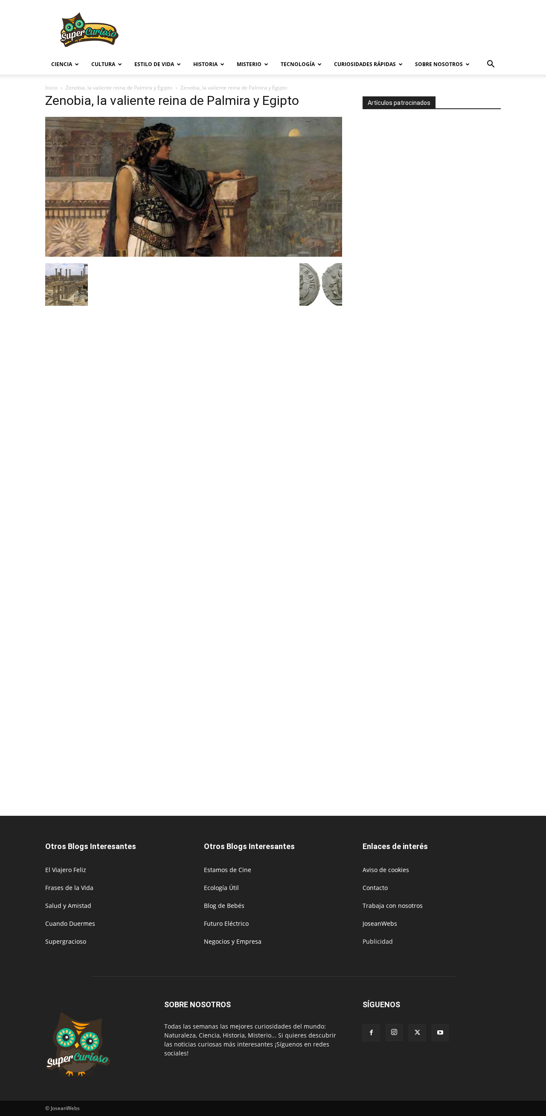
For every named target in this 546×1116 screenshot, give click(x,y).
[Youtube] (440, 1032)
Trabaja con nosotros (393, 905)
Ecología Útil (221, 888)
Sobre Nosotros (439, 64)
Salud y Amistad (68, 905)
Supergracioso (65, 941)
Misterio (249, 64)
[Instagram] (394, 1032)
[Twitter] (417, 1032)
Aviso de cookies (386, 870)
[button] (490, 65)
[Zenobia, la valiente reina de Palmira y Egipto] (193, 254)
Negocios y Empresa (232, 941)
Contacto (375, 888)
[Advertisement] (345, 31)
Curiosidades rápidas (365, 64)
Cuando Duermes (70, 923)
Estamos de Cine (227, 870)
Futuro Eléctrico (226, 923)
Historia (205, 64)
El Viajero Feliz (65, 870)
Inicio (51, 87)
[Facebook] (371, 1032)
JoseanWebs (380, 923)
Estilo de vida (154, 64)
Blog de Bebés (224, 905)
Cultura (103, 64)
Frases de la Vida (69, 888)
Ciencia (61, 64)
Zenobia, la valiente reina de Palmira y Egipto (119, 87)
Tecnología (298, 64)
